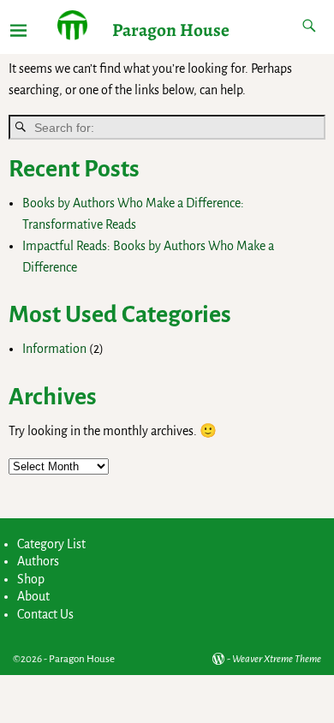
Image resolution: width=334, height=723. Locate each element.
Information (54, 349)
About (33, 596)
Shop (31, 579)
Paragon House (171, 29)
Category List (51, 544)
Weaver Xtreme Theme (276, 659)
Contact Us (45, 614)
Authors (38, 561)
